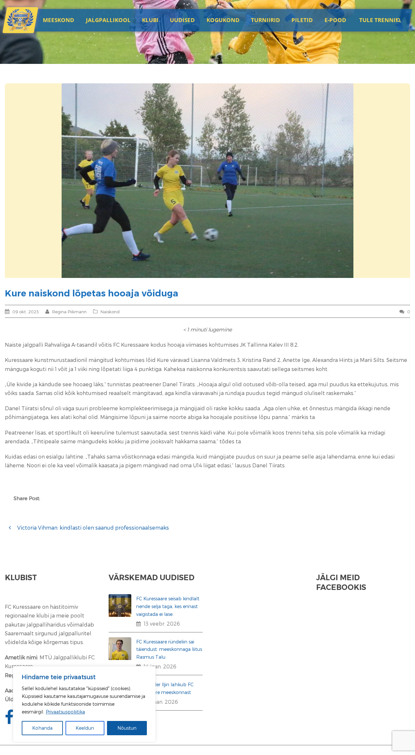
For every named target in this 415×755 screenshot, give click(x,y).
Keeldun (85, 728)
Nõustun (126, 728)
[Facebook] (10, 721)
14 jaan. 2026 (160, 666)
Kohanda (42, 728)
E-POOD (335, 20)
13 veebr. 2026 (162, 623)
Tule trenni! (378, 20)
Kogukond (223, 20)
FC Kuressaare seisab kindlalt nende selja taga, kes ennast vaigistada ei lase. (167, 606)
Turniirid (265, 20)
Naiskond (110, 311)
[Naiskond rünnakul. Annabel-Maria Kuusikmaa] (207, 180)
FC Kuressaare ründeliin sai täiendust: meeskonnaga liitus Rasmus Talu (169, 649)
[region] (84, 704)
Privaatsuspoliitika (65, 711)
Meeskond (58, 20)
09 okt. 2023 (25, 311)
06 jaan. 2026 (161, 702)
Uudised (182, 20)
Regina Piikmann (69, 311)
